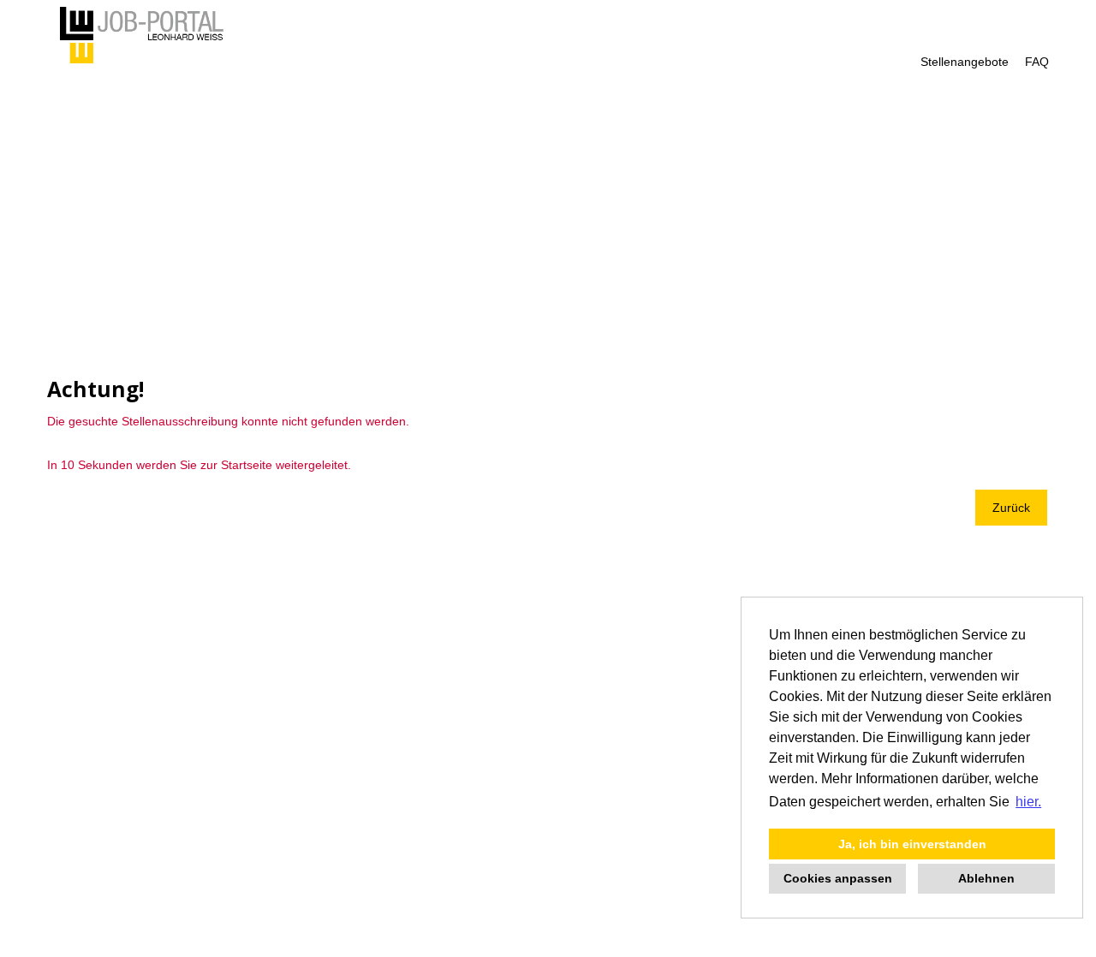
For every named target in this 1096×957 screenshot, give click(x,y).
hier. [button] (1028, 801)
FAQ (1037, 61)
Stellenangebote (964, 61)
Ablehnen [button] (986, 878)
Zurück (1011, 507)
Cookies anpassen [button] (837, 878)
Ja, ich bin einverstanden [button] (912, 844)
